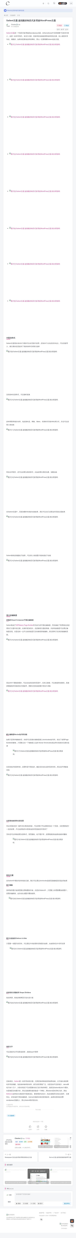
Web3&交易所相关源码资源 (15, 10)
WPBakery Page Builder (24, 625)
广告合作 (56, 1213)
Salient (16, 1081)
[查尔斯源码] (8, 3)
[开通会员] (72, 1221)
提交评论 (67, 1203)
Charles (13, 24)
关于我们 (63, 1213)
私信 (67, 25)
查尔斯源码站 (53, 1215)
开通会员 (63, 3)
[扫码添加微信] (72, 1226)
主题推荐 (12, 15)
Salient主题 (10, 33)
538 (22, 1141)
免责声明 (48, 1213)
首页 (6, 15)
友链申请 (41, 1213)
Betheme (9, 1094)
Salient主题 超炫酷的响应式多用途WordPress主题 (31, 20)
